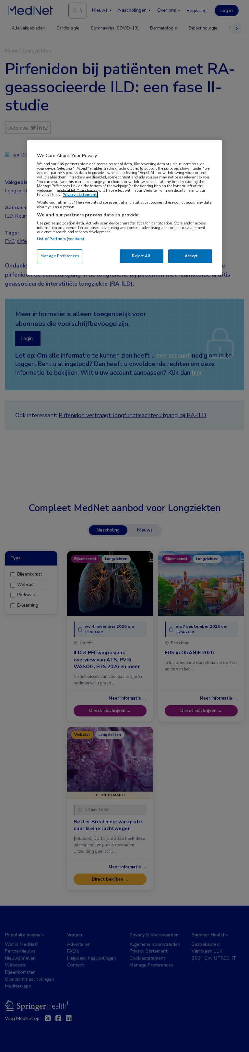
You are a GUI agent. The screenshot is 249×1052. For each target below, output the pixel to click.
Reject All (141, 255)
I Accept (190, 255)
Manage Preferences (60, 255)
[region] (124, 207)
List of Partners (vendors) (60, 238)
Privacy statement (80, 195)
